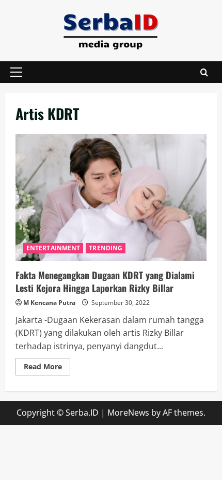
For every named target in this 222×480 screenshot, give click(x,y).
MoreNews (128, 412)
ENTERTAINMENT (53, 248)
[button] (16, 72)
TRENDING (105, 248)
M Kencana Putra (49, 302)
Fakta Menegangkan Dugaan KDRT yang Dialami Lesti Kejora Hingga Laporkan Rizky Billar (111, 197)
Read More (47, 368)
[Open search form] (204, 72)
